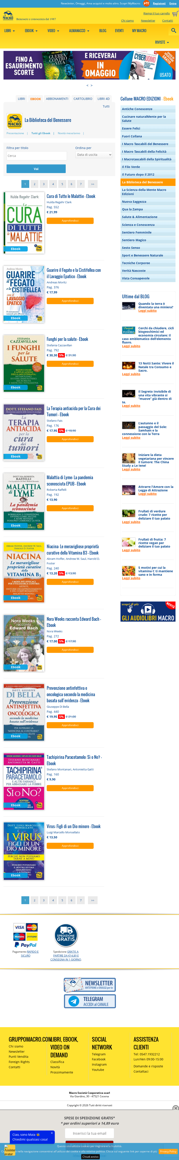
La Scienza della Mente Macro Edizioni (144, 192)
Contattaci (141, 1071)
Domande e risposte (148, 1066)
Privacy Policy (168, 1151)
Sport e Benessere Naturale (142, 255)
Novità (55, 1067)
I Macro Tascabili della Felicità (144, 151)
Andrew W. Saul (76, 559)
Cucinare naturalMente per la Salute (144, 118)
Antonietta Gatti (83, 769)
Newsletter (148, 21)
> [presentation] (92, 85)
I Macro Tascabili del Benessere (145, 144)
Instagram (99, 1064)
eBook (29, 30)
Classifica (57, 1062)
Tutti (106, 106)
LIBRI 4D (104, 99)
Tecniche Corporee (136, 263)
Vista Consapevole (136, 278)
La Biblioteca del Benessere (142, 182)
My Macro (139, 30)
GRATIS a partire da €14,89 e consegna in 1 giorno (65, 955)
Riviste (160, 42)
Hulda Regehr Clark (59, 202)
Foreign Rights (19, 1062)
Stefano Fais (54, 421)
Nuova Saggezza (134, 201)
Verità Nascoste (134, 271)
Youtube (98, 1070)
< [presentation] (87, 85)
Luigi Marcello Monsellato (63, 832)
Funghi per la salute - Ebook (67, 339)
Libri (8, 30)
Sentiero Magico (134, 240)
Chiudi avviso (90, 1156)
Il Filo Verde (131, 167)
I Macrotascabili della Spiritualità (146, 159)
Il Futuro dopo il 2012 (138, 174)
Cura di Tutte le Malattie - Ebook (71, 196)
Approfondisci (70, 220)
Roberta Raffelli (56, 490)
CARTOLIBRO (83, 99)
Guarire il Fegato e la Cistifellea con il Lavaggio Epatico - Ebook (74, 273)
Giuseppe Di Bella (58, 707)
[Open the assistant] (9, 1150)
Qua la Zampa (132, 209)
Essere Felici (131, 128)
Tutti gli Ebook (40, 133)
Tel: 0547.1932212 (147, 1054)
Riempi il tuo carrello (156, 13)
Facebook (98, 1059)
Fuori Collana (132, 136)
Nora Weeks (54, 631)
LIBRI (21, 99)
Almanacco (77, 30)
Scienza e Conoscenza (138, 225)
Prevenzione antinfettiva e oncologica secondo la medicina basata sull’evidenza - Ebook (71, 694)
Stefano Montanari (59, 769)
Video (52, 30)
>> (92, 184)
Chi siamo (127, 21)
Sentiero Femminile (136, 232)
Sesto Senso (131, 248)
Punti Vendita (18, 1056)
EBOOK (35, 99)
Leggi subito (147, 311)
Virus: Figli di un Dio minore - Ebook (73, 826)
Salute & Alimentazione (139, 217)
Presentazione (15, 133)
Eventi (119, 30)
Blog (102, 30)
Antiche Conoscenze (137, 109)
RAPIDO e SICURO (30, 953)
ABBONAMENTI (57, 99)
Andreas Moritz (57, 282)
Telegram (99, 1054)
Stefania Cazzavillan (59, 345)
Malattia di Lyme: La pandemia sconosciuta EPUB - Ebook (70, 480)
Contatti (167, 21)
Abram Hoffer (55, 559)
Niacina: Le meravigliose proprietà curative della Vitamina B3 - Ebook (73, 549)
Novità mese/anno (69, 133)
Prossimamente (61, 1072)
